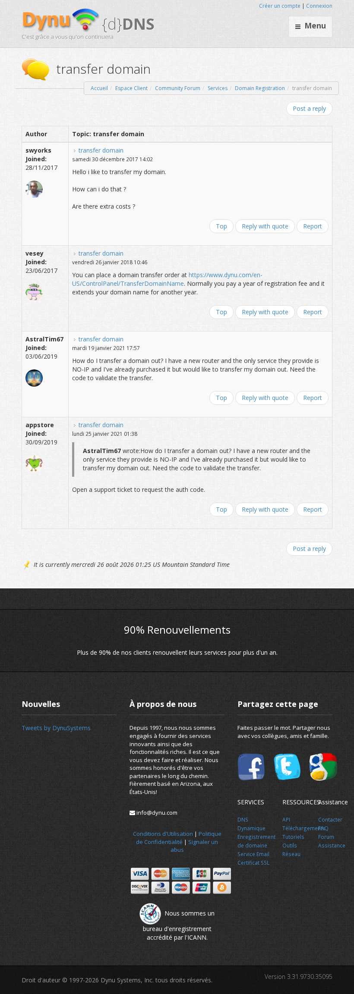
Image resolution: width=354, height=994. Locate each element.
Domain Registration (260, 88)
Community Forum (177, 88)
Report (312, 226)
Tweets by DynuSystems (56, 728)
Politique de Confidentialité (178, 838)
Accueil (99, 88)
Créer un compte (279, 5)
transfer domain (101, 150)
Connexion (319, 5)
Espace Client (131, 88)
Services (218, 88)
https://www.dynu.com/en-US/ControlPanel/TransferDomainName (167, 279)
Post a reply (309, 108)
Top (221, 226)
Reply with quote (265, 226)
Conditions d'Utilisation (163, 834)
